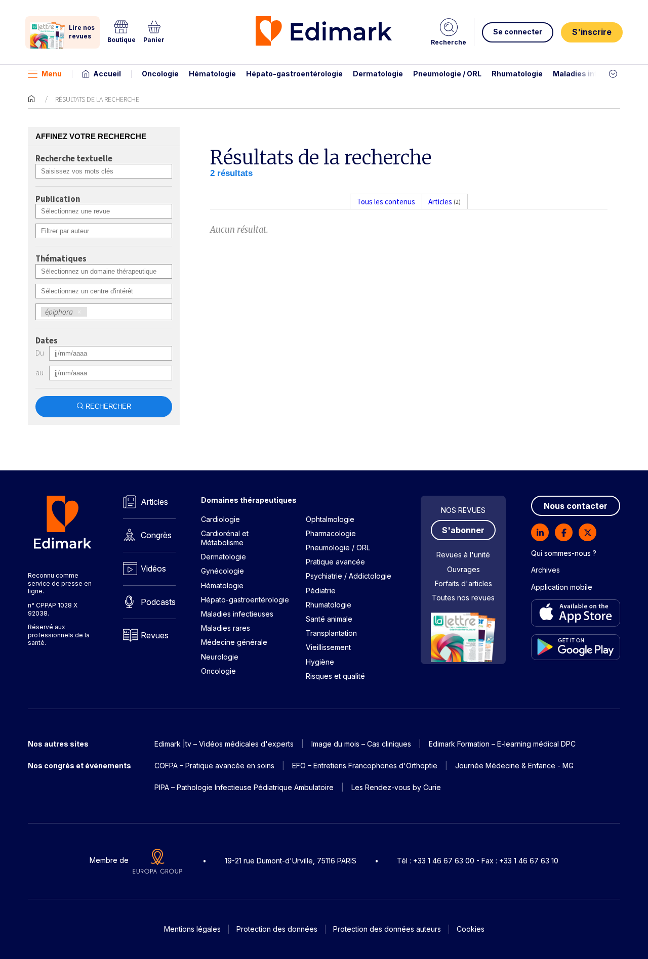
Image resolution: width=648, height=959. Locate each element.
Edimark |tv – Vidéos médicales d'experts (224, 743)
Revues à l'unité (463, 554)
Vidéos (153, 568)
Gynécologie (222, 570)
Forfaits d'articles (463, 583)
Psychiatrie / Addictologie (348, 576)
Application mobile (561, 587)
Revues (155, 635)
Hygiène (320, 662)
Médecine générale (234, 642)
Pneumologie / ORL (447, 73)
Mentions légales (192, 929)
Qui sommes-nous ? (563, 553)
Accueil (107, 73)
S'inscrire (592, 32)
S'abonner (463, 530)
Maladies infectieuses (593, 73)
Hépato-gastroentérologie (294, 73)
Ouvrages (463, 569)
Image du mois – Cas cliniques (361, 743)
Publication (57, 199)
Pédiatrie (321, 590)
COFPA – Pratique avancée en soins (214, 765)
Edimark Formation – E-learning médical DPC (502, 743)
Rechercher (108, 406)
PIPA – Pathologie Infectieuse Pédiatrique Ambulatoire (244, 787)
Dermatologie (378, 73)
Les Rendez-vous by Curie (396, 787)
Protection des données (276, 929)
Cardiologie (220, 519)
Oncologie (160, 73)
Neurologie (219, 656)
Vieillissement (328, 647)
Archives (545, 569)
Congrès (156, 535)
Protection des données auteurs (387, 929)
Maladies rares (225, 628)
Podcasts (158, 602)
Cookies (470, 929)
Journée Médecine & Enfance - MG (514, 765)
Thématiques (61, 259)
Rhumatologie (517, 73)
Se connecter (517, 31)
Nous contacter (576, 506)
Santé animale (329, 619)
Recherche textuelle (73, 159)
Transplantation (331, 633)
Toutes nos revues (463, 597)
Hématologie (212, 73)
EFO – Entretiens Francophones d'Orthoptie (364, 765)
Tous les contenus (386, 201)
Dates (46, 341)
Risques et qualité (335, 676)
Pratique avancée (335, 561)
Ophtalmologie (330, 519)
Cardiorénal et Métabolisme (225, 538)
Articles (154, 502)
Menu (52, 73)
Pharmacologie (331, 533)
